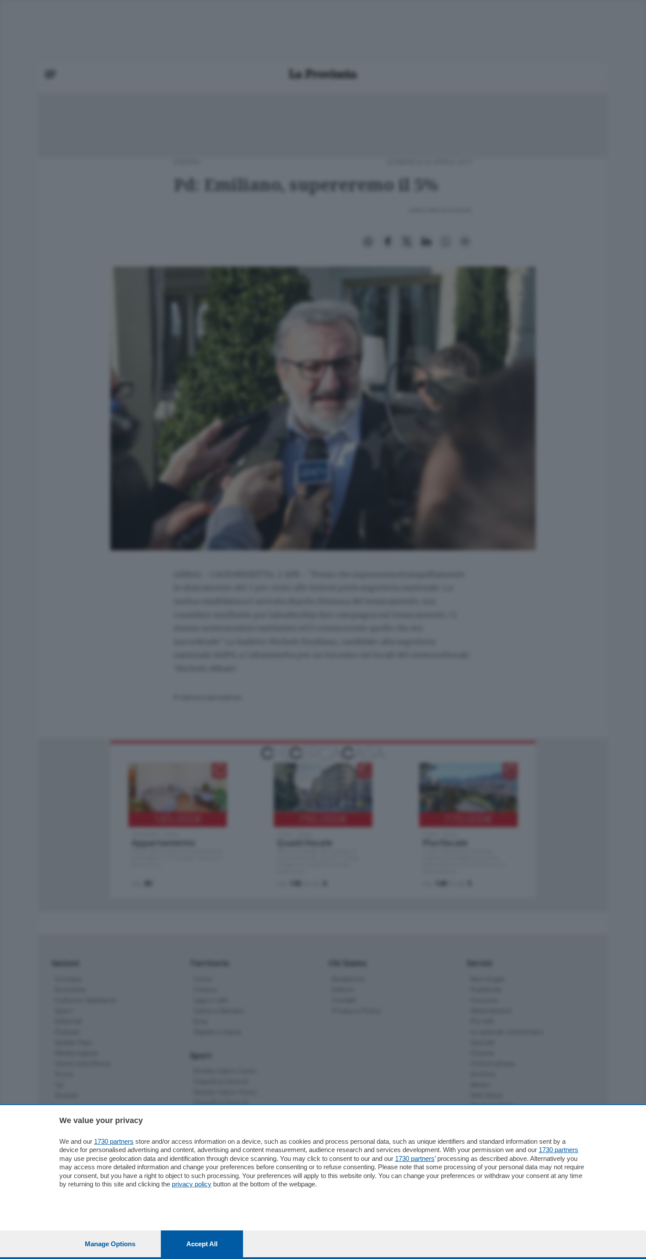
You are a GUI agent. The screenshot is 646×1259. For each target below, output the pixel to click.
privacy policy (191, 1184)
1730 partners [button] (114, 1141)
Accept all (202, 1244)
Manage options (110, 1244)
